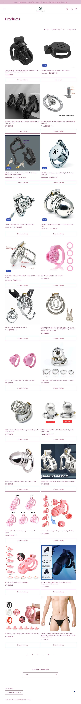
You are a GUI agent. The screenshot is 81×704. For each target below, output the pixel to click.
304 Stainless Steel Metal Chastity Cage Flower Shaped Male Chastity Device (22, 430)
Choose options (22, 80)
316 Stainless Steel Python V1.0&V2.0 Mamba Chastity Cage (58, 481)
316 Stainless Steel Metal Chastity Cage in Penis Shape (20, 481)
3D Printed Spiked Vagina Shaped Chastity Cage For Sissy (57, 531)
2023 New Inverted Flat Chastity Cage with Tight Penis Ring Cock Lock (58, 122)
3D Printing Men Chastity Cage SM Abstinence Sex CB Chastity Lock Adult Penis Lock (56, 583)
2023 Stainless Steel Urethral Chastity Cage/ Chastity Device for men (22, 276)
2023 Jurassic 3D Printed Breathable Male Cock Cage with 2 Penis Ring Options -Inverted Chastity (22, 71)
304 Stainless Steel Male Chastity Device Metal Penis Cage (57, 380)
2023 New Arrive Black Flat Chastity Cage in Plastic (55, 70)
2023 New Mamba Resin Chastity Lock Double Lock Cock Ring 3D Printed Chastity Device (21, 173)
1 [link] (27, 654)
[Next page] (54, 654)
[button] (4, 9)
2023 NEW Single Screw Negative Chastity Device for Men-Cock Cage (57, 173)
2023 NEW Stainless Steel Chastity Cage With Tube (19, 224)
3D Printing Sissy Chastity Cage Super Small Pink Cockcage (22, 633)
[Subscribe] (56, 674)
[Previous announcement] (4, 2)
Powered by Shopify (25, 699)
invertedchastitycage (14, 699)
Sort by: (46, 29)
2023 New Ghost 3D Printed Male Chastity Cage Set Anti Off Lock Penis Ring (22, 122)
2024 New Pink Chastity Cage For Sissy (52, 276)
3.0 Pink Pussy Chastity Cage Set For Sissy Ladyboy (19, 380)
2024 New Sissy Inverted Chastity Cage (16, 327)
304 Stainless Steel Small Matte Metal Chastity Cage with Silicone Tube (57, 430)
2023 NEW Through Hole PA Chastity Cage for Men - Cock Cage (57, 225)
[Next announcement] (77, 2)
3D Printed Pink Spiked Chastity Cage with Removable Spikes (20, 531)
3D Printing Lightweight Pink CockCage (16, 582)
